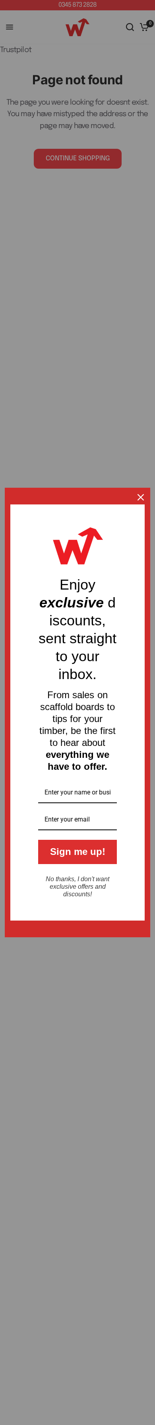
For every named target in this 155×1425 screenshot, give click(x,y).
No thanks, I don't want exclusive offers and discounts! (77, 886)
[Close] (140, 497)
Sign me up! (77, 851)
